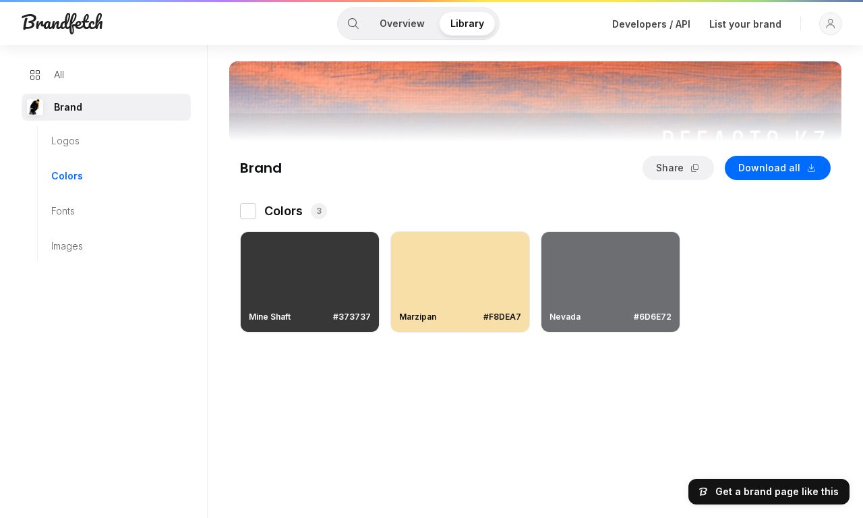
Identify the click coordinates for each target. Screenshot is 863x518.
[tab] (353, 23)
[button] (830, 23)
